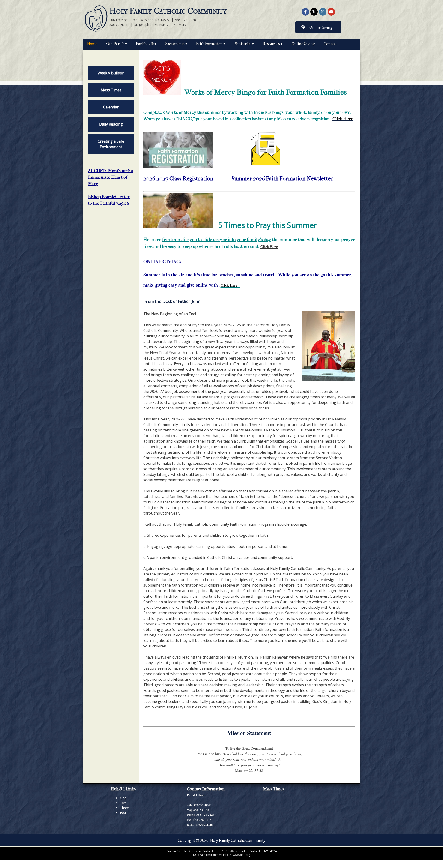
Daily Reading (111, 124)
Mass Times (111, 90)
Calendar (111, 107)
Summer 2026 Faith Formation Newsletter (282, 178)
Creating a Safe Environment (111, 144)
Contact (330, 44)
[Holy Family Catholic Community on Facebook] (305, 12)
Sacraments (175, 44)
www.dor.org (241, 855)
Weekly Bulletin (111, 72)
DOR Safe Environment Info (210, 855)
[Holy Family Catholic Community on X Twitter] (314, 12)
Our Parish (115, 44)
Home (92, 44)
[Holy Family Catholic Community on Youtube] (331, 12)
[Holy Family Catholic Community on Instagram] (322, 12)
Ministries (242, 44)
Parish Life (145, 44)
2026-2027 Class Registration (178, 178)
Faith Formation (209, 44)
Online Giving (303, 44)
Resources (271, 44)
